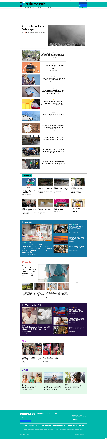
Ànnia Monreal (57, 211)
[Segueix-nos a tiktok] (23, 417)
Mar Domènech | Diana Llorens (27, 389)
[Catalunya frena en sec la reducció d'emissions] (31, 116)
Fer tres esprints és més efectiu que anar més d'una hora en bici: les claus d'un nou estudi (27, 294)
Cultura (49, 7)
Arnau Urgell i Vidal (53, 70)
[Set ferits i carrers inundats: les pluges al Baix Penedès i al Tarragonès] (61, 182)
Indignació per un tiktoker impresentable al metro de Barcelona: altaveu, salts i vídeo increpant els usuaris (31, 359)
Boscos (23, 242)
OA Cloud (85, 434)
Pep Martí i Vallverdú (74, 212)
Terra (39, 187)
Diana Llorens (67, 389)
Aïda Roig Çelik (46, 391)
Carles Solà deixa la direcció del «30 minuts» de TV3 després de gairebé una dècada (36, 329)
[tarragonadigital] (59, 426)
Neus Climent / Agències (58, 192)
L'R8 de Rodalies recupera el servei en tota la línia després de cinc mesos (53, 54)
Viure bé (27, 262)
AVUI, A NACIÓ (27, 175)
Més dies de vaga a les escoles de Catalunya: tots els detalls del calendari (53, 127)
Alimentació (36, 290)
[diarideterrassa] (46, 426)
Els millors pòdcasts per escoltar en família (29, 386)
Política (44, 7)
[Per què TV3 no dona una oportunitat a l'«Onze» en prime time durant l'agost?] (61, 311)
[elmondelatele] (72, 426)
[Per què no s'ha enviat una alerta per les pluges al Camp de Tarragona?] (45, 203)
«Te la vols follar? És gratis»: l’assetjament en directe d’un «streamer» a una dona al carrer (51, 359)
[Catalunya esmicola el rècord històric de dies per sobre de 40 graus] (61, 240)
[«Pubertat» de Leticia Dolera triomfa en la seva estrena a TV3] (31, 79)
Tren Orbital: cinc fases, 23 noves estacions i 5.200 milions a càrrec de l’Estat (53, 66)
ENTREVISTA (28, 242)
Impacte (23, 32)
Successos (39, 7)
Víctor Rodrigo (53, 81)
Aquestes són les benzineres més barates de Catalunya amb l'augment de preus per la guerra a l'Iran (53, 163)
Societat (34, 7)
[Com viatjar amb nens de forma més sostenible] (75, 377)
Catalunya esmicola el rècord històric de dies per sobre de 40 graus (76, 238)
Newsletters (73, 0)
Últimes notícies (27, 7)
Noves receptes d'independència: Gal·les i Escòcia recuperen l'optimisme (28, 190)
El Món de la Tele (53, 76)
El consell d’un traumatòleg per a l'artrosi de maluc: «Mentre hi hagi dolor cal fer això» (29, 271)
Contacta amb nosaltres (25, 421)
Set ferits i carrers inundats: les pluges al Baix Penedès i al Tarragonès (61, 190)
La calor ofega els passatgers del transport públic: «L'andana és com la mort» (77, 248)
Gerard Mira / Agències (73, 250)
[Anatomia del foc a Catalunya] (66, 35)
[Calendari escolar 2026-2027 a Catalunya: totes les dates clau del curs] (31, 140)
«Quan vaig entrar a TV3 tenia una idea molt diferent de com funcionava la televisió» (77, 319)
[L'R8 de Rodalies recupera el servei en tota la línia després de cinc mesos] (31, 55)
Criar (25, 369)
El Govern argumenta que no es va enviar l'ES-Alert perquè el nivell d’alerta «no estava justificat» (29, 211)
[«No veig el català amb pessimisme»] (78, 203)
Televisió (23, 325)
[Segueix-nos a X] (21, 417)
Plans (66, 384)
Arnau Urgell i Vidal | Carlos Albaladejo (38, 32)
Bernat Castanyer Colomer (27, 194)
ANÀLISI (75, 307)
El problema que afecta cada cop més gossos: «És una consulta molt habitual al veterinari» (51, 295)
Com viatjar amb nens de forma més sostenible (73, 386)
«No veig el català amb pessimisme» (76, 210)
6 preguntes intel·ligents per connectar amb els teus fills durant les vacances (52, 387)
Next (25, 341)
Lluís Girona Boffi (53, 106)
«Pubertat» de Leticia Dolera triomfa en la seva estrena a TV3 (53, 79)
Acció (39, 208)
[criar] (81, 426)
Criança (23, 384)
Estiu (45, 384)
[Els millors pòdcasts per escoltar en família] (32, 377)
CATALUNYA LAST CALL (80, 208)
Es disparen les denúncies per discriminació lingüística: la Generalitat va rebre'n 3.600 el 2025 (53, 103)
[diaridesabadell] (34, 426)
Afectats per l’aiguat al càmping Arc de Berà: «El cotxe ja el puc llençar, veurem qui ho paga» (77, 190)
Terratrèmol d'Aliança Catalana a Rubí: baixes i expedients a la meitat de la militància (53, 151)
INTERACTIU (28, 32)
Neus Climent (40, 213)
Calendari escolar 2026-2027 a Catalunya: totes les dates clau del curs (53, 139)
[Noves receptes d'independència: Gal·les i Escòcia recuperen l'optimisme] (29, 182)
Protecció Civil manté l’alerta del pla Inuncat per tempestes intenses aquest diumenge (45, 190)
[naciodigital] (25, 426)
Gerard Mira (53, 130)
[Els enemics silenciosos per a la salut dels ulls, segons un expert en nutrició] (39, 286)
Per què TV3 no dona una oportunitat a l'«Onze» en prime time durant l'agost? (76, 310)
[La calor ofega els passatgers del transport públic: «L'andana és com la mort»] (61, 249)
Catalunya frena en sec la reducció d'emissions (53, 115)
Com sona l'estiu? (58, 209)
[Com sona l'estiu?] (61, 203)
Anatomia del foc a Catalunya (33, 28)
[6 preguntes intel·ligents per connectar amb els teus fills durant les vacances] (53, 377)
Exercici (23, 290)
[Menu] (21, 7)
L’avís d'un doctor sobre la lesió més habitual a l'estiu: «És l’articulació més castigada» (63, 294)
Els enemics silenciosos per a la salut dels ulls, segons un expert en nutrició (39, 293)
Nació (53, 52)
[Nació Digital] (31, 4)
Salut (23, 265)
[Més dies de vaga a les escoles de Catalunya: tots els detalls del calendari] (31, 128)
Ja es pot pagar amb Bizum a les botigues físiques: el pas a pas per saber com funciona (53, 91)
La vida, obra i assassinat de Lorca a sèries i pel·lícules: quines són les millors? (76, 329)
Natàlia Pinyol (53, 57)
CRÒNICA (28, 187)
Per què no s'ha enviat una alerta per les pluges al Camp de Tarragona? (45, 211)
